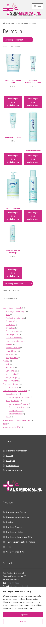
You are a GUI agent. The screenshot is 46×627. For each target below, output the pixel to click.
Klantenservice (12, 465)
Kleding (9, 522)
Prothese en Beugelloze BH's (19, 537)
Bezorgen (10, 460)
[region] (23, 607)
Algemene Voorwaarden (16, 450)
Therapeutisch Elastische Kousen (20, 542)
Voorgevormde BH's (15, 551)
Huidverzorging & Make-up (17, 517)
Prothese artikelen (14, 532)
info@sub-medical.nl (19, 586)
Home (8, 23)
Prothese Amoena (14, 527)
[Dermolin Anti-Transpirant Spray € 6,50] (33, 189)
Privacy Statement (14, 470)
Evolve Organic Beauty (16, 512)
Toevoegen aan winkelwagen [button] (13, 101)
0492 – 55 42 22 (13, 583)
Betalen (9, 455)
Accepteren (23, 614)
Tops (8, 546)
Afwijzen (23, 621)
